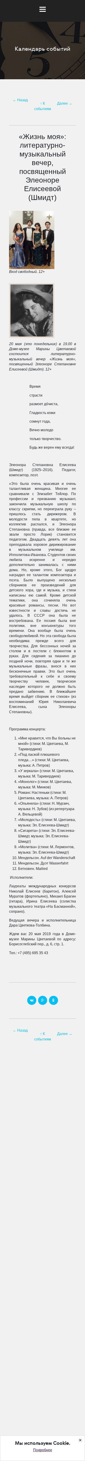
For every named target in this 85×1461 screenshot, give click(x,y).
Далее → (64, 103)
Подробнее (42, 1450)
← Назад (20, 100)
